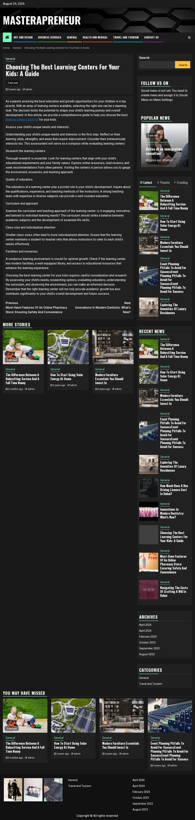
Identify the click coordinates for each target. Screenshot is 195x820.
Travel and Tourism (126, 37)
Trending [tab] (182, 182)
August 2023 (147, 654)
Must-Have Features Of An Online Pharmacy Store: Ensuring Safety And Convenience (36, 307)
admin (29, 89)
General (72, 37)
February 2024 (148, 636)
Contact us (151, 37)
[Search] (189, 37)
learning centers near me (22, 119)
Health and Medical (95, 37)
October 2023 (147, 642)
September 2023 (149, 648)
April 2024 (145, 630)
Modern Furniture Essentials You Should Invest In (109, 379)
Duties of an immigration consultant (164, 151)
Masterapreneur (42, 20)
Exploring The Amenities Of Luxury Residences (173, 309)
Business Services (49, 37)
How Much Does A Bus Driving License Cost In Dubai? (174, 489)
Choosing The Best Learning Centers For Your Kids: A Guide (174, 536)
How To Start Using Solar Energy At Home (66, 377)
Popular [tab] (165, 182)
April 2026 (145, 624)
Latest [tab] (147, 182)
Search (144, 58)
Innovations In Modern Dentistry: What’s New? (103, 307)
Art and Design (23, 37)
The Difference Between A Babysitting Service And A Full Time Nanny (22, 379)
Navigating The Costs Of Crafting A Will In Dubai (174, 591)
